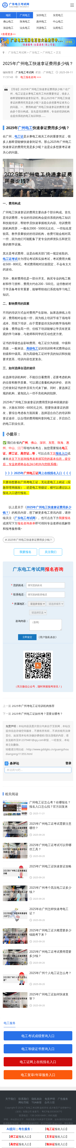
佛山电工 (8, 21)
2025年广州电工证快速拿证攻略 (50, 866)
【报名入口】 (56, 1129)
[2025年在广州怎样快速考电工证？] (15, 914)
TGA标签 (37, 1102)
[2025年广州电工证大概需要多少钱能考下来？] (15, 936)
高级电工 (32, 348)
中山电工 (58, 21)
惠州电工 (41, 21)
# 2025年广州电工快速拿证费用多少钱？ (28, 539)
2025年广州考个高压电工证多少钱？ (50, 890)
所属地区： (19, 603)
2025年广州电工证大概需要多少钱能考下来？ (50, 932)
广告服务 (63, 1099)
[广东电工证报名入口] (38, 45)
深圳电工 (41, 15)
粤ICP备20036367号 (52, 1111)
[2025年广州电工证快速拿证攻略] (15, 872)
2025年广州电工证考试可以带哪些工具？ (50, 847)
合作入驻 (49, 1102)
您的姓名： (18, 585)
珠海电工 (25, 21)
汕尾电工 (58, 27)
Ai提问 (11, 1129)
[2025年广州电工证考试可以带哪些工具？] (15, 850)
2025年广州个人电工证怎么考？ (50, 973)
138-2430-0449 (38, 1115)
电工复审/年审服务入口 (38, 1075)
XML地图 (52, 1115)
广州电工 (25, 15)
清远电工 (8, 27)
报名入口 (62, 453)
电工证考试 (10, 259)
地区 (8, 15)
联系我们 (23, 1099)
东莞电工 (58, 15)
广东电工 (34, 52)
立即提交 (27, 637)
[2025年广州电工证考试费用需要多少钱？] (15, 957)
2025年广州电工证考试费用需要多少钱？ (50, 954)
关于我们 (10, 1099)
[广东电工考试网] (16, 6)
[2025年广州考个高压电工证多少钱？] (15, 893)
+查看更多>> (8, 34)
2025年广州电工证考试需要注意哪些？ (50, 826)
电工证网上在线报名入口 (38, 1062)
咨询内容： (21, 621)
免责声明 (50, 1099)
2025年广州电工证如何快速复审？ (48, 996)
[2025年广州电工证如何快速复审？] (15, 1000)
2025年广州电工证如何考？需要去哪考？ (37, 713)
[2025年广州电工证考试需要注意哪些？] (15, 829)
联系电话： (18, 594)
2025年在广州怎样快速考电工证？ (48, 911)
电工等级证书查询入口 (38, 1049)
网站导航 (23, 1102)
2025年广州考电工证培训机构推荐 (33, 706)
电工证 (19, 136)
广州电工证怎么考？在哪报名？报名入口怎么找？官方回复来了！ (50, 804)
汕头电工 (25, 27)
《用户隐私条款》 (47, 637)
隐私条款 (37, 1099)
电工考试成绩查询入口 (38, 1036)
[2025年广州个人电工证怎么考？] (15, 978)
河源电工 (41, 27)
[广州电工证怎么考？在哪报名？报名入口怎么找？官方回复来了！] (15, 808)
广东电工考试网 (17, 52)
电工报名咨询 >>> (30, 77)
